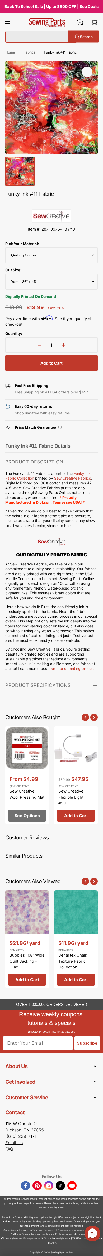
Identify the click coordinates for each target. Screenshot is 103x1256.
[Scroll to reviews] (51, 204)
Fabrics (29, 52)
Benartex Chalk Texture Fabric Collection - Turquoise (72, 964)
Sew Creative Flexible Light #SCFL (70, 797)
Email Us (14, 1142)
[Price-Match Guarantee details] (60, 427)
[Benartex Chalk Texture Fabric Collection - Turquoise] (76, 939)
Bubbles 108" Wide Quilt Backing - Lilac (27, 961)
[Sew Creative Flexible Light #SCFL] (76, 775)
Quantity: (13, 333)
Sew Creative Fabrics (72, 478)
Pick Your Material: (22, 243)
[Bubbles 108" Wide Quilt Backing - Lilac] (27, 939)
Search (86, 36)
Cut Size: (13, 270)
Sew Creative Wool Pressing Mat (27, 794)
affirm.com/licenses (11, 1238)
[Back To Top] (95, 1248)
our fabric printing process (72, 668)
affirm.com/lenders (62, 1221)
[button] (7, 22)
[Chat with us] (80, 22)
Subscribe (87, 1043)
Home (10, 52)
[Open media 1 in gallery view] (87, 72)
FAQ (9, 1149)
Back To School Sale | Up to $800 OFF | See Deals (51, 6)
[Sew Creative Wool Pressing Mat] (27, 775)
